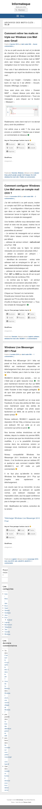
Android (9, 620)
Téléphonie (7, 627)
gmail (10, 175)
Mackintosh (8, 625)
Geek (6, 608)
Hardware (7, 613)
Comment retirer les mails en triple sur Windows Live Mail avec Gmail (21, 36)
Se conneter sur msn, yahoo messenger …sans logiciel (8, 754)
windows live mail (10, 177)
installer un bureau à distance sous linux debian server (7, 780)
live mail (33, 175)
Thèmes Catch (27, 802)
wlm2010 (21, 561)
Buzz (6, 606)
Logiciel (30, 337)
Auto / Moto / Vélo (6, 598)
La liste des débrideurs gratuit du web (7, 728)
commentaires (32, 339)
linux (6, 617)
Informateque (21, 4)
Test (5, 629)
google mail (21, 175)
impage (27, 175)
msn (5, 561)
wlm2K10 (27, 561)
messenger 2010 (32, 559)
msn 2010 (11, 561)
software (36, 337)
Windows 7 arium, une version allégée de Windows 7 (7, 702)
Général (7, 610)
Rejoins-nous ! (7, 572)
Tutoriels (14, 173)
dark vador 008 (26, 44)
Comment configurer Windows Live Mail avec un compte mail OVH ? (22, 189)
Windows (21, 173)
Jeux (6, 615)
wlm (17, 177)
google (14, 175)
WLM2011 (22, 339)
